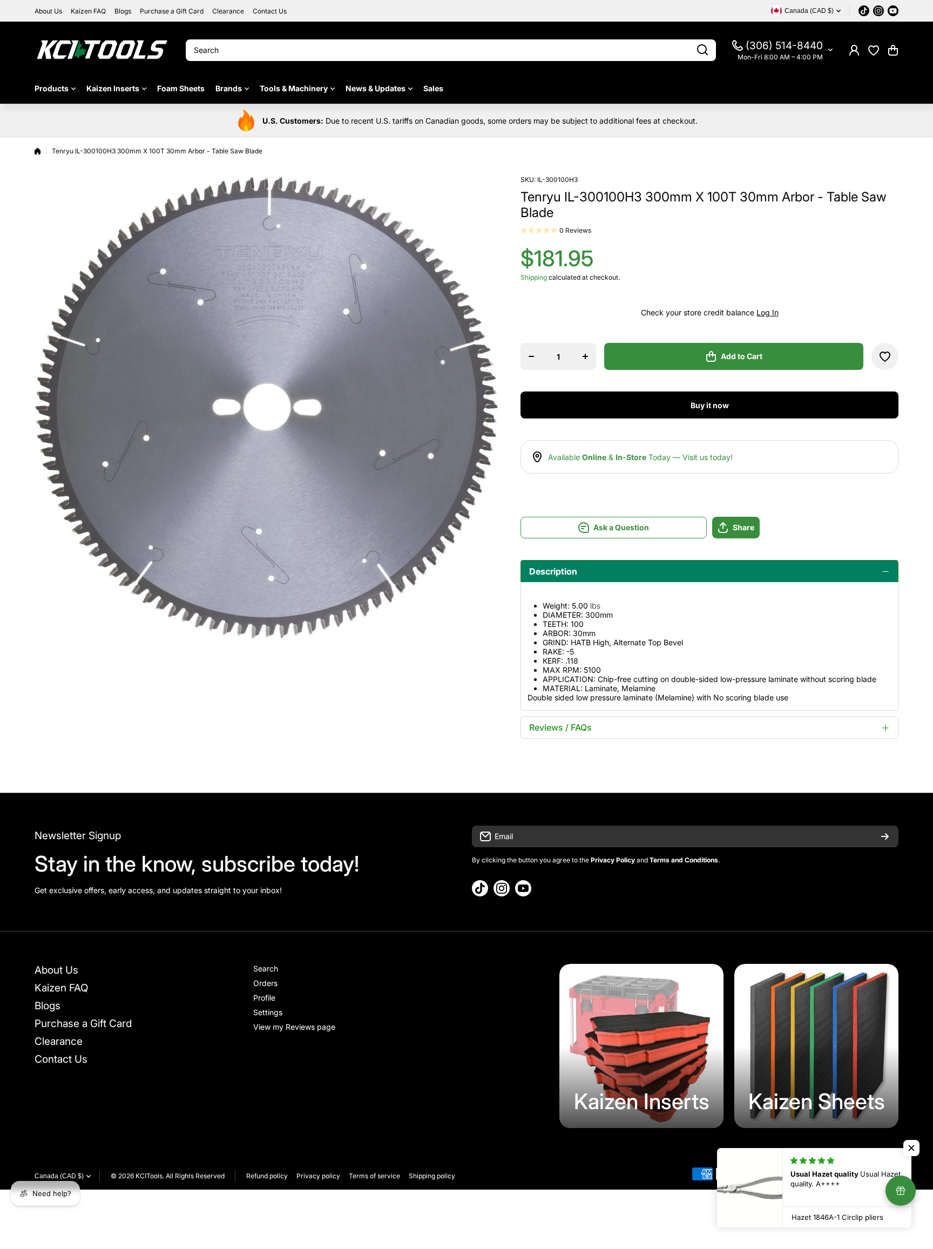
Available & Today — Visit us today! (640, 457)
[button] (893, 50)
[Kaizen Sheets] (816, 1046)
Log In (767, 312)
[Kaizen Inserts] (641, 1046)
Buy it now (710, 405)
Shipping (533, 277)
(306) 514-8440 (784, 45)
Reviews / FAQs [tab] (560, 727)
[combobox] (451, 50)
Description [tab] (553, 571)
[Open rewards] (900, 1191)
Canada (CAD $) (59, 1176)
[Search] (702, 50)
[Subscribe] (884, 836)
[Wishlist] (873, 50)
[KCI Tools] (102, 50)
